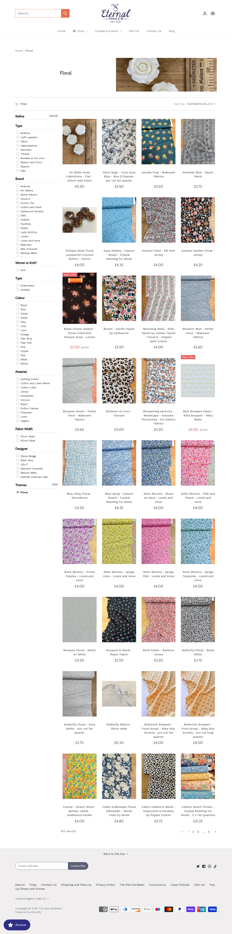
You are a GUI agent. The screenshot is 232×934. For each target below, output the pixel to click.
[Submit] (65, 13)
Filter (23, 104)
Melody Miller (28, 472)
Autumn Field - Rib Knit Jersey (158, 252)
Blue (23, 309)
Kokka (24, 228)
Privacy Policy (105, 884)
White (23, 359)
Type (18, 126)
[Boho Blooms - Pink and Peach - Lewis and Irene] (198, 463)
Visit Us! (199, 884)
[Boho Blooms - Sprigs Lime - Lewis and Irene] (119, 541)
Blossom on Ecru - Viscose (119, 413)
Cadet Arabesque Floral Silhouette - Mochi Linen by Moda (119, 811)
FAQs (33, 884)
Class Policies (180, 884)
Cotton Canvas (29, 408)
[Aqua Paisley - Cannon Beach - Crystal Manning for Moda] (119, 220)
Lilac (23, 326)
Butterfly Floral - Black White (198, 652)
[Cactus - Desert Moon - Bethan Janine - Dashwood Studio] (80, 776)
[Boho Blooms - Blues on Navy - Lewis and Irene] (159, 463)
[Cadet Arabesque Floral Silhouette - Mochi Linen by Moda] (119, 776)
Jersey (24, 391)
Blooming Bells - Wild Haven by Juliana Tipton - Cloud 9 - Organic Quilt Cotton (158, 335)
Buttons (25, 133)
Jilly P (24, 464)
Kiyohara (25, 223)
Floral (24, 492)
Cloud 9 (25, 198)
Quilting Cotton (29, 379)
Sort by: (180, 104)
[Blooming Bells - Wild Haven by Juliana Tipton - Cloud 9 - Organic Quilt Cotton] (159, 298)
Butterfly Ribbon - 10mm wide (119, 726)
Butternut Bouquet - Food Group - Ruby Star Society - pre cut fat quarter (158, 730)
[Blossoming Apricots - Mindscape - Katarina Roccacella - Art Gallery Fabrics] (159, 380)
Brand (19, 179)
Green (24, 317)
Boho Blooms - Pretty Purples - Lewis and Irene (79, 576)
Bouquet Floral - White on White (79, 652)
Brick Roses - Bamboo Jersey (158, 652)
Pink (22, 347)
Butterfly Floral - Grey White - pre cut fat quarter (79, 728)
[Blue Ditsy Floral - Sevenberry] (80, 463)
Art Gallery (26, 190)
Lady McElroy (28, 232)
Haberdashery (28, 145)
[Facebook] (203, 866)
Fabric (24, 141)
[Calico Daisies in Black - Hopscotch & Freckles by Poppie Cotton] (159, 776)
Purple (24, 351)
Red (22, 355)
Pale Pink (26, 342)
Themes (21, 485)
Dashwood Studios (32, 211)
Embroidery (27, 285)
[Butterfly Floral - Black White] (198, 619)
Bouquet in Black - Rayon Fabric (119, 652)
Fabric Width (24, 429)
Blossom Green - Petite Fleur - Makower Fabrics (79, 415)
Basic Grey (26, 460)
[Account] (205, 13)
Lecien (24, 236)
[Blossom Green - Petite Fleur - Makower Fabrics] (80, 380)
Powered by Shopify (28, 912)
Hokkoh (25, 219)
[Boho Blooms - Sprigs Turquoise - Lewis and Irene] (198, 541)
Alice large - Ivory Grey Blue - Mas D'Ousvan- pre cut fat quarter (119, 176)
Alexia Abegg (28, 456)
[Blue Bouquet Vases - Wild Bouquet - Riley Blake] (198, 380)
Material (21, 372)
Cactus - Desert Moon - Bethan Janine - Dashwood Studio (79, 811)
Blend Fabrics (28, 194)
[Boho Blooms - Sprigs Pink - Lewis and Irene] (159, 541)
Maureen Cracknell (31, 468)
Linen (23, 416)
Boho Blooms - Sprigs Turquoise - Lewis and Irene (198, 576)
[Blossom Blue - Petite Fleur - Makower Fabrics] (198, 298)
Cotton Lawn (28, 387)
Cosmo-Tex (27, 203)
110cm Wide (27, 436)
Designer (21, 449)
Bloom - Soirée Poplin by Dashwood (118, 331)
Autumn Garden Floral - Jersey (198, 252)
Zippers (25, 166)
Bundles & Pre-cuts (32, 158)
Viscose (25, 400)
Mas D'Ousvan (28, 248)
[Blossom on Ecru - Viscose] (119, 380)
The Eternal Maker (50, 908)
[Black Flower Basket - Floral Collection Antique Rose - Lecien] (80, 298)
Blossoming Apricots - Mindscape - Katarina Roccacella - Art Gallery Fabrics (158, 417)
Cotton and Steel (31, 207)
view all (53, 116)
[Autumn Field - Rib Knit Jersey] (159, 220)
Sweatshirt (27, 395)
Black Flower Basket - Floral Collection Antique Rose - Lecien (79, 333)
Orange (24, 334)
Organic (25, 421)
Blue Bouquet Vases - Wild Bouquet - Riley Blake (198, 415)
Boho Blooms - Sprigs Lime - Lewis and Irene (119, 574)
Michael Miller (28, 253)
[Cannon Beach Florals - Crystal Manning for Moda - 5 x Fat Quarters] (198, 776)
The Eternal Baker (132, 884)
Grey (23, 322)
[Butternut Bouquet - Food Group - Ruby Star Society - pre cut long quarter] (198, 693)
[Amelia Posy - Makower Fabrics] (159, 141)
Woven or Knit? (26, 263)
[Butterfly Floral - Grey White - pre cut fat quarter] (80, 693)
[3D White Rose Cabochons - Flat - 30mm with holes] (80, 141)
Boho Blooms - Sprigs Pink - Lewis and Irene (158, 574)
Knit (22, 270)
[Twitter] (198, 866)
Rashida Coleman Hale (34, 476)
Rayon (24, 404)
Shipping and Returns (76, 884)
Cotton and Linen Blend (35, 383)
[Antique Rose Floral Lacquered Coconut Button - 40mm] (80, 220)
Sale (23, 170)
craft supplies (28, 137)
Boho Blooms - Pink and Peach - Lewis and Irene (198, 498)
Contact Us (49, 884)
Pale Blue (26, 338)
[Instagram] (209, 866)
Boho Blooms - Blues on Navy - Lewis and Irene (158, 498)
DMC (23, 215)
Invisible (25, 289)
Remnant (25, 149)
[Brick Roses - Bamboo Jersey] (159, 619)
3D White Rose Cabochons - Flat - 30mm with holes (79, 176)
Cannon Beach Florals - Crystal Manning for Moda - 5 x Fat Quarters (198, 811)
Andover (25, 186)
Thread (24, 154)
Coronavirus (157, 884)
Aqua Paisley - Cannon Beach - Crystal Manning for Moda (119, 255)
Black (23, 305)
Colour (20, 298)
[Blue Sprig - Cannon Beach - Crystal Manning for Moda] (119, 463)
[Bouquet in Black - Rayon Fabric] (119, 619)
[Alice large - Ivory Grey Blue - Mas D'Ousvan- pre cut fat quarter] (119, 141)
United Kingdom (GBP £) (30, 898)
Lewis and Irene (30, 240)
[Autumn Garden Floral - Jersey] (198, 220)
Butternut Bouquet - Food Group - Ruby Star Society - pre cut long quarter (198, 730)
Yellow (24, 363)
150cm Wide (27, 440)
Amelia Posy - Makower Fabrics (158, 174)
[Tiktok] (215, 866)
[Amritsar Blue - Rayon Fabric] (198, 141)
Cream (24, 313)
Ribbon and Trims (31, 162)
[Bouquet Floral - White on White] (80, 619)
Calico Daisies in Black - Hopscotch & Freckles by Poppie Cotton (158, 811)
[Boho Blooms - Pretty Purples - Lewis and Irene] (80, 541)
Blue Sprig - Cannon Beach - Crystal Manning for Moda (119, 498)
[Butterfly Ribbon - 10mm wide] (119, 693)
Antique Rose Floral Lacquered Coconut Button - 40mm (80, 255)
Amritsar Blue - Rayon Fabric (198, 174)
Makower (26, 244)
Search (20, 884)
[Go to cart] (213, 13)
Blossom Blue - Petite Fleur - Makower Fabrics (198, 333)
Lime (23, 330)
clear (55, 484)
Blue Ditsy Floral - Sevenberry (79, 495)
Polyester (26, 412)
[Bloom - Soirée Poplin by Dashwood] (119, 298)
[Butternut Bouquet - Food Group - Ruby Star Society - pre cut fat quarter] (159, 693)
